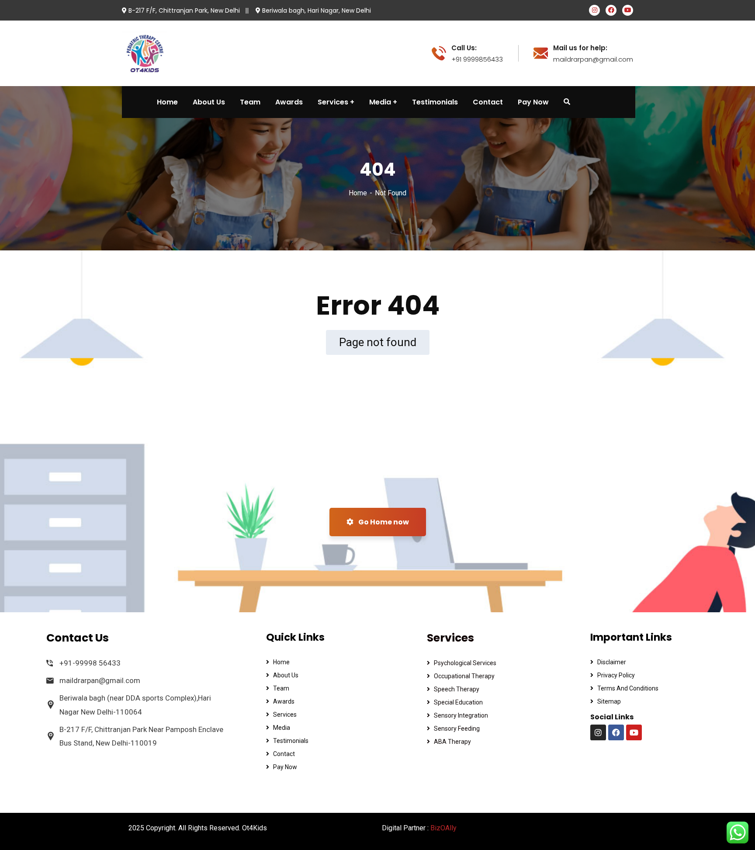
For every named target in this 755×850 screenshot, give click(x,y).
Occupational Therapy (464, 676)
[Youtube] (634, 732)
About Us (285, 675)
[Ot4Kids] (144, 53)
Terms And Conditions (627, 688)
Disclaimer (611, 662)
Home (358, 193)
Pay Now (285, 766)
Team (281, 688)
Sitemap (609, 701)
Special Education (458, 702)
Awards (283, 701)
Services (285, 714)
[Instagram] (598, 732)
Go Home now (383, 522)
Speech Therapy (456, 689)
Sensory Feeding (457, 728)
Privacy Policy (616, 675)
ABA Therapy (452, 741)
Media (281, 727)
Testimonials (290, 740)
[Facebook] (616, 732)
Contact (284, 753)
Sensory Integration (461, 715)
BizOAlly (443, 828)
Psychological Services (465, 662)
